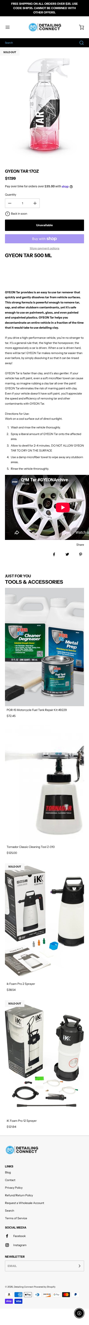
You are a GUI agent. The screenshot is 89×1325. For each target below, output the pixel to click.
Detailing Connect (23, 1286)
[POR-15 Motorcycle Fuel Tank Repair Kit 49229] (44, 647)
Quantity (10, 194)
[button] (9, 27)
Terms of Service (16, 1218)
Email (12, 1266)
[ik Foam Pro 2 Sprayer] (44, 921)
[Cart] (79, 27)
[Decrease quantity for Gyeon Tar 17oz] (9, 203)
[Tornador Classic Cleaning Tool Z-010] (44, 784)
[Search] (79, 42)
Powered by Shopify (44, 1286)
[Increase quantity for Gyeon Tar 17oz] (35, 203)
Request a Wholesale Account (24, 1203)
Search (9, 1210)
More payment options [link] (44, 248)
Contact (10, 1180)
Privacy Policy (14, 1188)
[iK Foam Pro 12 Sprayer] (44, 1058)
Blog (8, 1172)
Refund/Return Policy (19, 1195)
